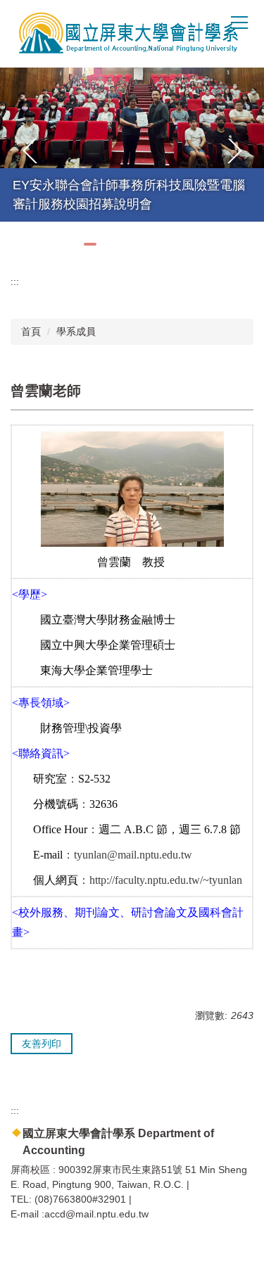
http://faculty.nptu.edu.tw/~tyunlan (165, 880)
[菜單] (239, 22)
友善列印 (41, 1043)
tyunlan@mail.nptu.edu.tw (133, 855)
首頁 (31, 331)
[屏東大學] (123, 33)
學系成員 (76, 331)
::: (15, 281)
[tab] (90, 244)
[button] (30, 151)
